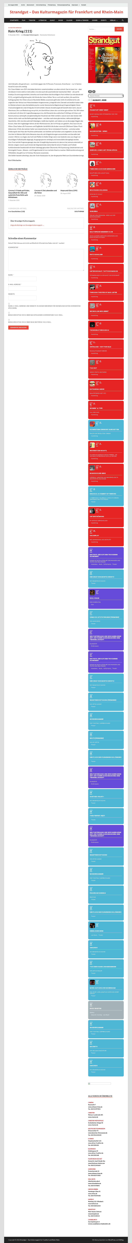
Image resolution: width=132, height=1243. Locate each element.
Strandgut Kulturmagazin (31, 35)
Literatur (42, 20)
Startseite (14, 20)
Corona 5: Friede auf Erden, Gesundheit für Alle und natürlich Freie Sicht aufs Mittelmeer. (19, 193)
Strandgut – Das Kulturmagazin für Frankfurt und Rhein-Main (66, 12)
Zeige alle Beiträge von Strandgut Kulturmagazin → (27, 225)
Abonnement (30, 5)
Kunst (52, 20)
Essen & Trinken (82, 20)
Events (103, 20)
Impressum (75, 5)
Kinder (94, 20)
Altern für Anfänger (14, 27)
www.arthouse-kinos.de (95, 1107)
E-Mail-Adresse (15, 284)
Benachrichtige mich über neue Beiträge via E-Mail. (29, 322)
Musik (60, 20)
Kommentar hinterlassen (47, 35)
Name (11, 275)
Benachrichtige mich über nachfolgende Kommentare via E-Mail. (35, 315)
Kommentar (13, 247)
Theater (32, 20)
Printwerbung (52, 5)
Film (23, 20)
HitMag (121, 1240)
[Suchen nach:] (106, 29)
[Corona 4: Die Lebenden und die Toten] (46, 181)
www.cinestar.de (93, 1117)
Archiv (23, 5)
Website (11, 294)
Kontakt (83, 5)
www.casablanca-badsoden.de (99, 1224)
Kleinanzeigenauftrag (63, 5)
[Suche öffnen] (122, 20)
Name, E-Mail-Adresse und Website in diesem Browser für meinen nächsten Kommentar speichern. (44, 307)
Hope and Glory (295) (69, 190)
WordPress (112, 1240)
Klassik (69, 20)
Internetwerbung (41, 5)
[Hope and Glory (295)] (72, 181)
